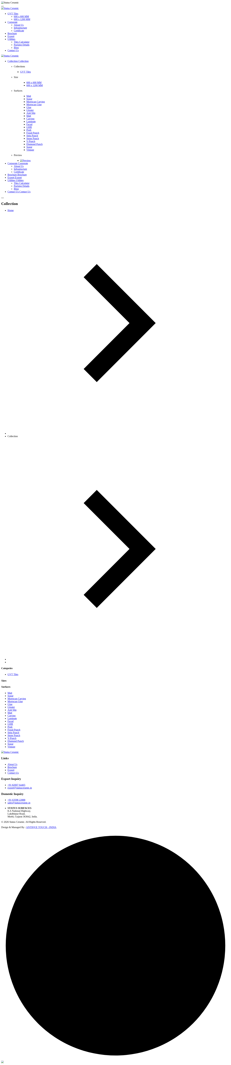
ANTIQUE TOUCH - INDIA (41, 827)
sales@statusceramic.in (19, 802)
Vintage (30, 149)
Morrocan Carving (35, 101)
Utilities (11, 39)
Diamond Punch (34, 144)
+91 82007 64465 (16, 785)
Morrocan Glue (34, 104)
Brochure (12, 33)
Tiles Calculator (21, 42)
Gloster (30, 110)
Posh (28, 130)
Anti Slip (30, 113)
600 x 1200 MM (22, 19)
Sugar (29, 99)
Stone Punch (32, 138)
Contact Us (13, 50)
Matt (28, 96)
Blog (16, 47)
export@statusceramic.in (20, 787)
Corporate (12, 22)
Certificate (19, 30)
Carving (30, 118)
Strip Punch (32, 135)
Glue (28, 107)
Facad (29, 124)
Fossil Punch (32, 132)
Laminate (31, 121)
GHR (29, 127)
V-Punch (30, 141)
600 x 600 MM (21, 16)
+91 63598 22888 (16, 800)
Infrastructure (20, 27)
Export (11, 36)
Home (11, 210)
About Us (19, 25)
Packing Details (21, 44)
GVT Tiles (13, 13)
